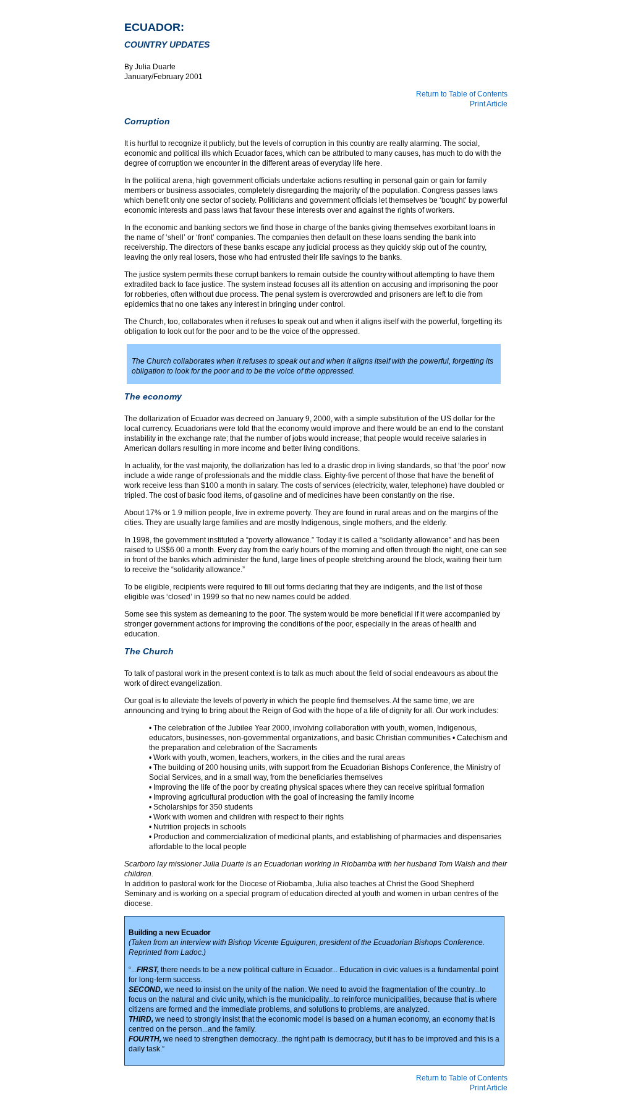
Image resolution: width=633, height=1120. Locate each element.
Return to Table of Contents (462, 94)
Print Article (489, 104)
